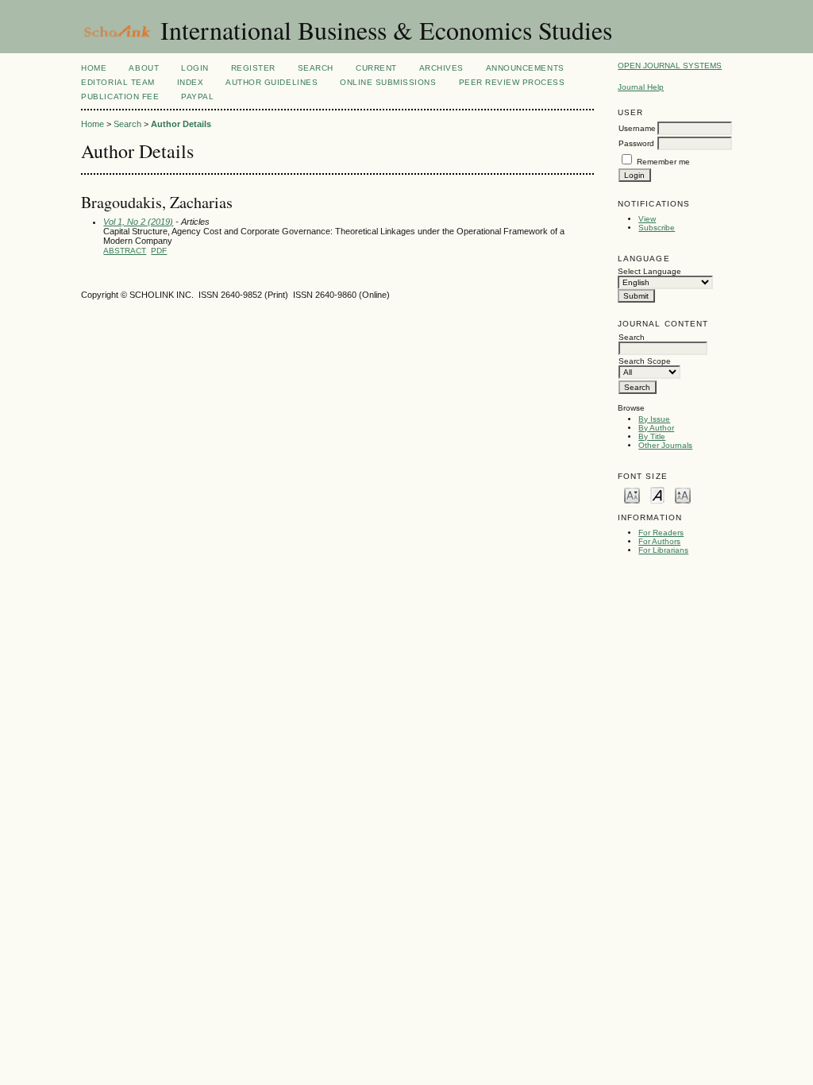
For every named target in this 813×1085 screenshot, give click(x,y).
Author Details (181, 124)
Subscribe (656, 227)
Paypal (197, 96)
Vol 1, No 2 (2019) (138, 221)
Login (195, 68)
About (144, 68)
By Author (656, 427)
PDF (159, 250)
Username (637, 128)
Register (253, 68)
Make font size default (657, 494)
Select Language (649, 271)
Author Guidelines (271, 82)
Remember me (663, 161)
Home (93, 68)
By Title (651, 436)
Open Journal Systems (670, 65)
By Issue (654, 419)
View (647, 218)
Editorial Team (117, 82)
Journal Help (641, 87)
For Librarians (663, 550)
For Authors (659, 541)
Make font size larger (683, 494)
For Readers (661, 532)
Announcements (525, 68)
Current (376, 68)
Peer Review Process (512, 82)
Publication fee (120, 96)
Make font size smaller (632, 494)
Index (190, 82)
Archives (441, 68)
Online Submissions (388, 82)
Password (636, 143)
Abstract (124, 250)
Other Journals (665, 445)
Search (315, 68)
